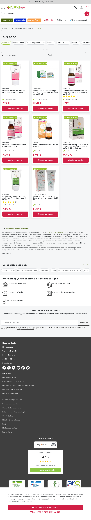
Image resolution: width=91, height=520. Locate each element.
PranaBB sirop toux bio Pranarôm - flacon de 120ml (14, 145)
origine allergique (56, 232)
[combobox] (45, 14)
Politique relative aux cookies (20, 501)
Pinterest (28, 368)
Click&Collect (8, 416)
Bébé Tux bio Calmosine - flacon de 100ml (45, 145)
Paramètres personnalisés (45, 512)
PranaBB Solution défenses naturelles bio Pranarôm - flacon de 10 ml (75, 92)
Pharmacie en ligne (18, 28)
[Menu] (56, 442)
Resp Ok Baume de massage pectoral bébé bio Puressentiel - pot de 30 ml (45, 92)
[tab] (22, 55)
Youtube (18, 368)
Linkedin (23, 368)
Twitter (13, 368)
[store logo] (29, 7)
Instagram (9, 368)
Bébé (29, 28)
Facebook (4, 368)
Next (87, 264)
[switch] (53, 444)
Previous (83, 264)
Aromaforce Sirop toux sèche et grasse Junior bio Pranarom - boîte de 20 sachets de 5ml (75, 146)
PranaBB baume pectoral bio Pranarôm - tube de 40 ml (13, 91)
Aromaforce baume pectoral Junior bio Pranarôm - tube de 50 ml (14, 198)
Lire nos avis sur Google (45, 470)
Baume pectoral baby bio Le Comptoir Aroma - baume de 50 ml (45, 198)
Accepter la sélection (45, 507)
